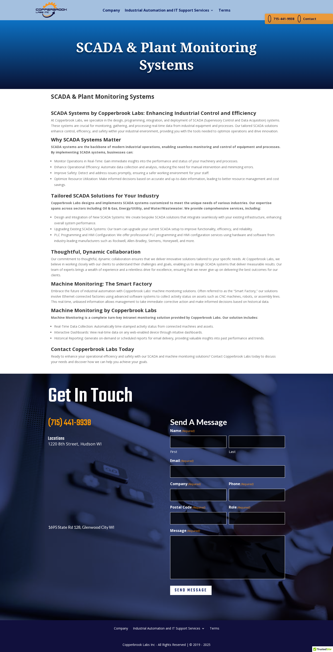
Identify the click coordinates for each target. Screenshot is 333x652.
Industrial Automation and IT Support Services (167, 11)
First (173, 451)
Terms (224, 11)
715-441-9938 (283, 19)
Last (232, 451)
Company (111, 11)
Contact (309, 19)
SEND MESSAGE (191, 590)
